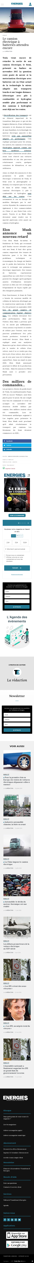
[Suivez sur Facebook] (4, 1219)
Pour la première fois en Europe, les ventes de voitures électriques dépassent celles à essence (16, 781)
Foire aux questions (10, 1183)
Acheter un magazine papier (12, 1130)
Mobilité (5, 35)
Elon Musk (22, 456)
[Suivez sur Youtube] (19, 1219)
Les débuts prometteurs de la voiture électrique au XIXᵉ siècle (16, 946)
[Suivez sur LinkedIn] (12, 1219)
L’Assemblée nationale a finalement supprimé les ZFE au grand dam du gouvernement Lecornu (15, 1069)
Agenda (5, 1205)
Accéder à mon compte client (13, 1158)
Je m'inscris (17, 607)
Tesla (26, 456)
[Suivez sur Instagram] (15, 1219)
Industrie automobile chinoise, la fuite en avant (14, 823)
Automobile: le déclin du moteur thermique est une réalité (15, 904)
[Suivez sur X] (8, 1219)
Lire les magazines (9, 1124)
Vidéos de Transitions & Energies (14, 1200)
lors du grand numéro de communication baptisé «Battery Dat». (17, 313)
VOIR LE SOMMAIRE (17, 515)
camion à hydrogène (13, 456)
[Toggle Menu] (2, 4)
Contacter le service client (12, 1187)
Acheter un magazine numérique (14, 1135)
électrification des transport (15, 115)
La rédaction (8, 51)
